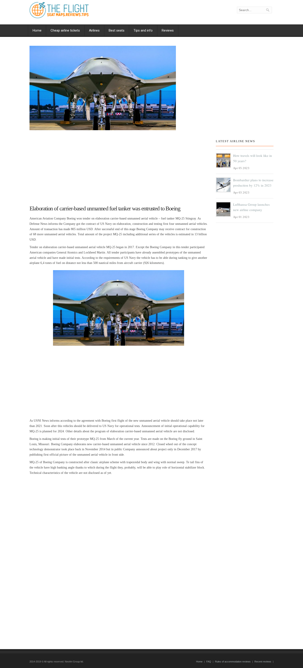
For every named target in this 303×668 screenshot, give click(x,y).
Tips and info (143, 30)
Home (37, 30)
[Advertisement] (119, 166)
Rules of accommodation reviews (233, 661)
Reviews (168, 30)
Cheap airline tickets (65, 30)
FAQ (208, 661)
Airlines (94, 30)
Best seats (116, 30)
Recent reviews (262, 661)
